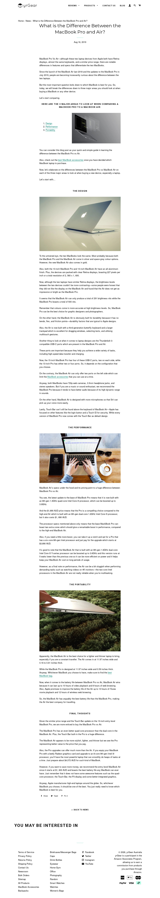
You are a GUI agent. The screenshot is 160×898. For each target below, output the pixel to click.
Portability (50, 129)
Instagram (89, 859)
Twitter (87, 855)
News (28, 20)
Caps (52, 855)
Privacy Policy (25, 855)
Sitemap (22, 879)
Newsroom (23, 871)
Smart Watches (57, 882)
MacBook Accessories (28, 886)
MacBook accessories (57, 376)
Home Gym (55, 867)
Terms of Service (26, 852)
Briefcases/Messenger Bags (63, 852)
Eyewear (54, 863)
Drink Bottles (56, 859)
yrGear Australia (134, 852)
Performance (52, 126)
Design (49, 123)
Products (90, 6)
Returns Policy (25, 859)
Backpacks (23, 890)
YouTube (89, 863)
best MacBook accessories (70, 159)
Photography (56, 875)
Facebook (89, 852)
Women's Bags (57, 890)
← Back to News (80, 810)
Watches (54, 886)
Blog (122, 6)
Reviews (72, 6)
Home (21, 20)
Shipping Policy (25, 863)
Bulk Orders (23, 875)
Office (53, 871)
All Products (24, 882)
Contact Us (109, 6)
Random (54, 879)
